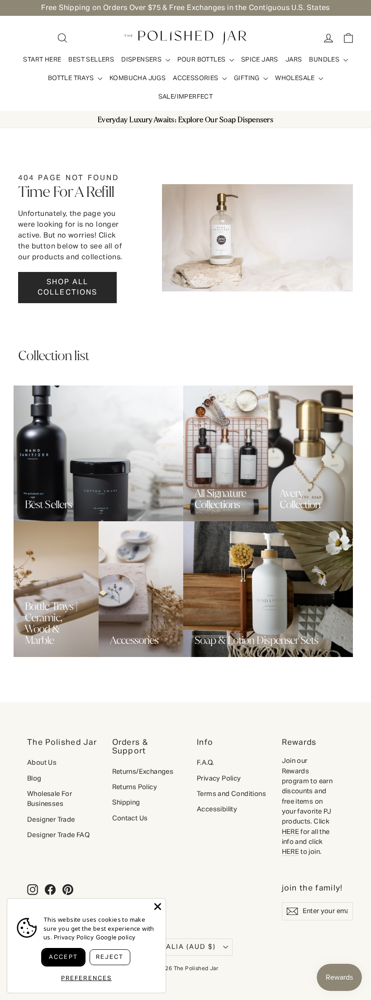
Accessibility (217, 809)
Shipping (126, 802)
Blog (34, 778)
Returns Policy (134, 787)
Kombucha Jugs (137, 78)
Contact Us (130, 818)
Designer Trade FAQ (58, 835)
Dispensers (142, 60)
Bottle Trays (71, 78)
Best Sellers (91, 60)
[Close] (157, 906)
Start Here (42, 60)
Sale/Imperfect (185, 97)
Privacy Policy (219, 778)
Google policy (115, 938)
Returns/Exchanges (143, 771)
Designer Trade (51, 819)
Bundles (325, 60)
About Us (42, 762)
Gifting (247, 78)
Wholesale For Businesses (49, 798)
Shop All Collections (67, 287)
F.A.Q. (205, 762)
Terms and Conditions (231, 793)
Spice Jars (259, 60)
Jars (293, 60)
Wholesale (295, 78)
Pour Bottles (202, 60)
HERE (291, 832)
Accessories (196, 78)
